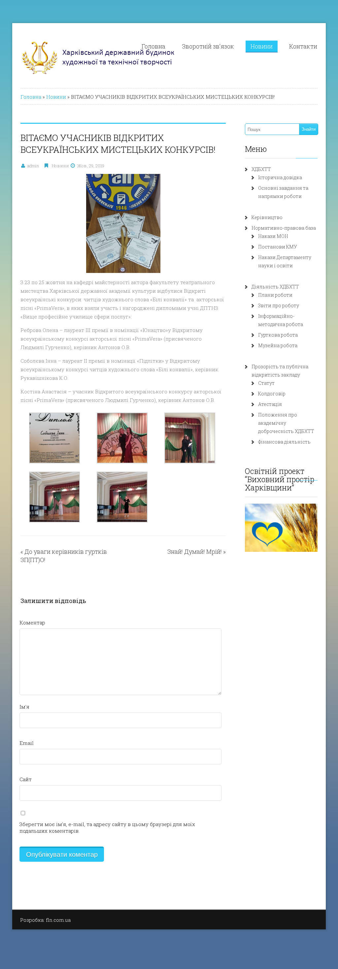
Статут (266, 383)
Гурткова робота (278, 335)
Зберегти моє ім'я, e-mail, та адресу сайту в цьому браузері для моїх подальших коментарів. (107, 827)
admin (33, 166)
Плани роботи (275, 295)
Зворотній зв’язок (208, 46)
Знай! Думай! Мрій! (194, 551)
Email (26, 743)
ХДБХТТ (261, 169)
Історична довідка (280, 177)
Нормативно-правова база (284, 228)
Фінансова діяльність (284, 442)
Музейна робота (277, 345)
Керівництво (267, 217)
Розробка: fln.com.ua (45, 920)
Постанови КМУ (277, 247)
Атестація (270, 404)
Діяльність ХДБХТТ (275, 287)
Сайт (25, 779)
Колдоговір (272, 393)
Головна (153, 46)
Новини (262, 46)
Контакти (303, 46)
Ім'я (24, 706)
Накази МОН (273, 236)
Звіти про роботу (278, 305)
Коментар (32, 622)
